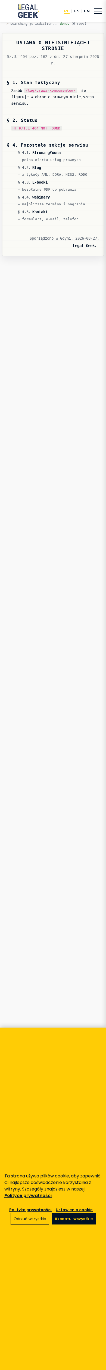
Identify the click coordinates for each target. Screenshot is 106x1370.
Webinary (41, 197)
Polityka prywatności (30, 1210)
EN (87, 11)
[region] (53, 1199)
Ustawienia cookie (74, 1210)
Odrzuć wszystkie (30, 1218)
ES (77, 11)
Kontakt (40, 212)
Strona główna (46, 152)
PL (67, 11)
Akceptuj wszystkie (74, 1218)
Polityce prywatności (28, 1195)
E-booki (40, 182)
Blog (36, 167)
